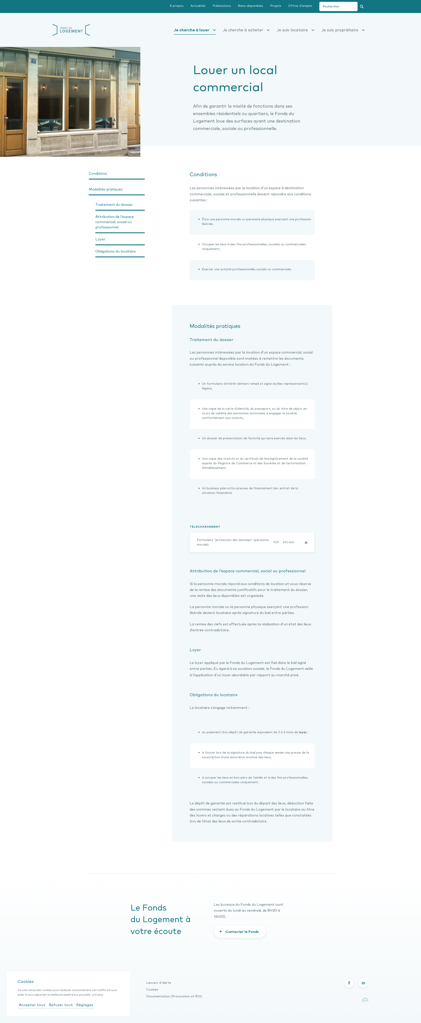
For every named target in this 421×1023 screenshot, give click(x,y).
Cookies (152, 989)
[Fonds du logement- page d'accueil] (71, 29)
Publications (222, 6)
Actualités (198, 6)
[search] (338, 6)
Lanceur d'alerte (158, 983)
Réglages (84, 1004)
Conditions (98, 173)
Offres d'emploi (300, 6)
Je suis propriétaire (339, 29)
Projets (275, 6)
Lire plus (97, 994)
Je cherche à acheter (243, 29)
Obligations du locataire (115, 251)
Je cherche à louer (191, 29)
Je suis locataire (292, 29)
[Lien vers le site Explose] (365, 999)
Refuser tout (61, 1004)
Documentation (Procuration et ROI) (174, 996)
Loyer (100, 239)
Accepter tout (32, 1004)
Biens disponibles (250, 6)
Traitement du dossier (114, 204)
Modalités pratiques (106, 189)
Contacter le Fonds (242, 931)
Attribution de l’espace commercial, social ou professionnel (114, 221)
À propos (177, 6)
